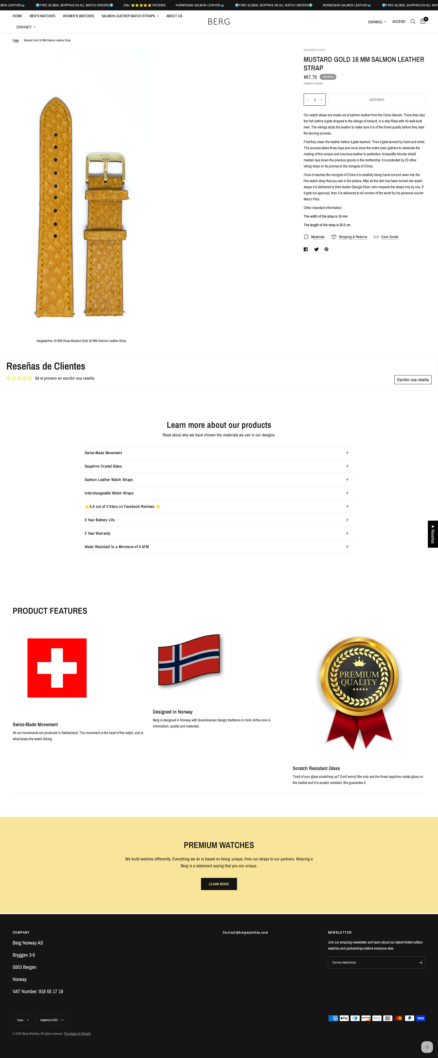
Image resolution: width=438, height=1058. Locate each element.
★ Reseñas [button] (433, 534)
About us (174, 15)
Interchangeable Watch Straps (109, 493)
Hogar (16, 40)
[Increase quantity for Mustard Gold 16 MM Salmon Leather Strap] (321, 99)
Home (17, 15)
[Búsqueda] (413, 21)
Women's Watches (78, 15)
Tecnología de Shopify (77, 1033)
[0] (421, 21)
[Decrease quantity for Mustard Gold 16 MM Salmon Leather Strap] (308, 99)
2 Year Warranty (98, 533)
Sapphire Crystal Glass (103, 466)
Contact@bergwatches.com (245, 932)
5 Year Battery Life (100, 520)
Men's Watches (42, 15)
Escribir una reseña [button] (413, 379)
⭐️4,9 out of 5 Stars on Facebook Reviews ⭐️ (123, 506)
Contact (24, 27)
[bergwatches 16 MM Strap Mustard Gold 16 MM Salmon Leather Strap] (139, 58)
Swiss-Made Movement (103, 452)
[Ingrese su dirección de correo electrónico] (420, 962)
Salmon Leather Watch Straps (128, 15)
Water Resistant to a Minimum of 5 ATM (117, 546)
